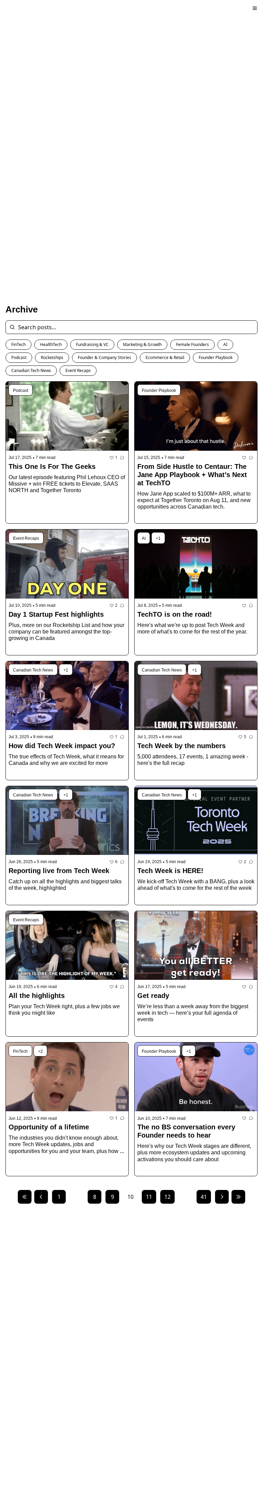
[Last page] (238, 1197)
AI (225, 344)
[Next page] (222, 1197)
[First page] (25, 1197)
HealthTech (51, 344)
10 (130, 1197)
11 (149, 1197)
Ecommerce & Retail (165, 357)
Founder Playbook (216, 357)
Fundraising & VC (92, 344)
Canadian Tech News (31, 370)
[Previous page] (41, 1197)
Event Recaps (78, 370)
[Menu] (255, 8)
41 (204, 1197)
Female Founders (192, 344)
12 (167, 1197)
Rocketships (52, 357)
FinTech (18, 344)
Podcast (18, 357)
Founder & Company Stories (104, 357)
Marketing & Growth (142, 344)
